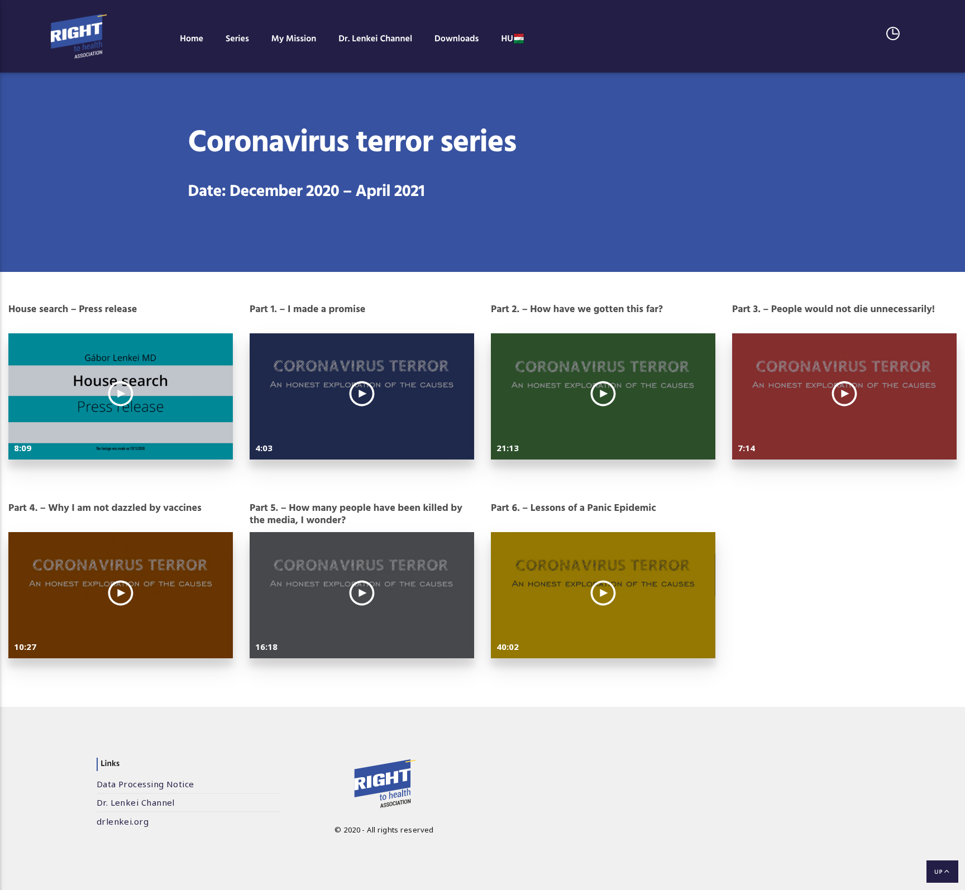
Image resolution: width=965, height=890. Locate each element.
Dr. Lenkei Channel (375, 39)
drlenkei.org (123, 821)
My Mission (293, 39)
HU (507, 39)
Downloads (456, 39)
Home (191, 39)
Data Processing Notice (145, 783)
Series (237, 39)
